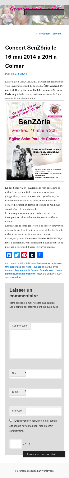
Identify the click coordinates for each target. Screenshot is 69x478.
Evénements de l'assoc (49, 263)
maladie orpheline (26, 273)
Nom (18, 373)
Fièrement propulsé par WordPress (34, 470)
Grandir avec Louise (51, 270)
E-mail (18, 392)
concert (9, 270)
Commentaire (20, 325)
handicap (10, 273)
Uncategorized (13, 266)
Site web (17, 410)
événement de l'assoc (27, 270)
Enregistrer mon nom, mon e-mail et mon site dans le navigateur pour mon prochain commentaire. (33, 425)
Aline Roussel (33, 266)
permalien (15, 277)
